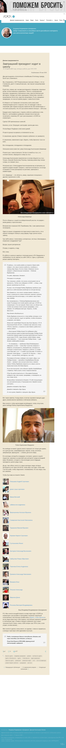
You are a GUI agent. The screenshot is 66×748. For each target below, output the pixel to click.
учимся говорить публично (11, 662)
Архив (56, 20)
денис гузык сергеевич (17, 489)
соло (34, 660)
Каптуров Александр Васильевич (20, 551)
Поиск (61, 20)
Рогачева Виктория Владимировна (21, 605)
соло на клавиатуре (41, 660)
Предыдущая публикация (12, 667)
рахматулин (18, 660)
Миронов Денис (15, 597)
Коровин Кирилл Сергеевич (19, 535)
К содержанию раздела (29, 667)
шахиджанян (23, 662)
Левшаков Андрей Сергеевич (19, 481)
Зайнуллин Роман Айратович (19, 559)
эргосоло (30, 662)
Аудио (27, 20)
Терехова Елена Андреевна (19, 566)
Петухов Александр (16, 589)
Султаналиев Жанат (16, 543)
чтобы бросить (26, 658)
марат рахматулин (35, 658)
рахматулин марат (26, 660)
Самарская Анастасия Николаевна (21, 520)
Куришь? (42, 20)
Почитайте (49, 20)
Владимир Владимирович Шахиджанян (19, 729)
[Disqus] (33, 700)
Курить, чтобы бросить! (37, 617)
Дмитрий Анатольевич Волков (37, 729)
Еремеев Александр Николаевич (20, 574)
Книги (36, 20)
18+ (64, 14)
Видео (32, 20)
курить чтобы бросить (10, 658)
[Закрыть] (64, 2)
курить (19, 658)
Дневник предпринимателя (17, 20)
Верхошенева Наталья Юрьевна (20, 512)
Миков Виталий (15, 497)
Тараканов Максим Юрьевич (19, 528)
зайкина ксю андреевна (17, 504)
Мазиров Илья (14, 582)
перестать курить (9, 660)
